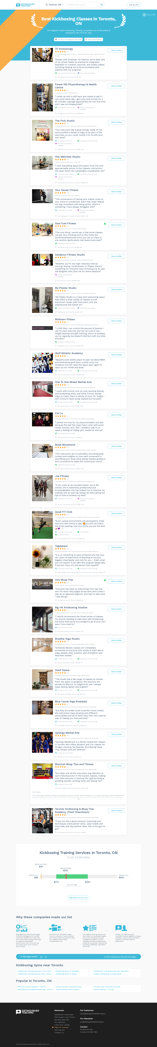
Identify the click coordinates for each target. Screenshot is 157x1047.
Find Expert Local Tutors (64, 1017)
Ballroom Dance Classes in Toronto (32, 987)
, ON (48, 981)
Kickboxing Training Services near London (34, 974)
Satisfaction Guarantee (63, 1015)
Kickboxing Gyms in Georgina (67, 971)
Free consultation (95, 39)
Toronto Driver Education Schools (106, 987)
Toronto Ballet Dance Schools (67, 989)
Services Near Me (61, 1020)
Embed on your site (80, 898)
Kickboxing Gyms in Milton (66, 974)
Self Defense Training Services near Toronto (35, 989)
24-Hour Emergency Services (69, 39)
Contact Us (59, 1033)
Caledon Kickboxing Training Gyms (107, 974)
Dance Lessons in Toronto (103, 989)
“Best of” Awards (61, 1027)
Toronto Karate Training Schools (68, 987)
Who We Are (59, 1030)
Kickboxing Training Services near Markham (111, 971)
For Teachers (59, 1022)
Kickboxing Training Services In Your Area (34, 971)
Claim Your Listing (61, 1025)
